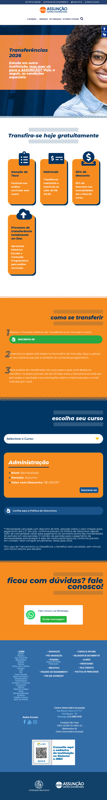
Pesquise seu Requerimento (57, 2)
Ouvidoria (21, 695)
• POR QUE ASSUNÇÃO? (53, 676)
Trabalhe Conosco (21, 697)
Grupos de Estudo (53, 662)
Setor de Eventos (21, 699)
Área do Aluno (93, 2)
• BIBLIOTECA (54, 668)
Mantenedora (21, 660)
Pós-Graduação (55, 19)
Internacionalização (21, 693)
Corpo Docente (21, 674)
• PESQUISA (53, 659)
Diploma (21, 687)
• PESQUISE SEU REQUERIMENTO (53, 672)
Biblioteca (77, 2)
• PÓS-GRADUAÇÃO (53, 655)
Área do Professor (75, 6)
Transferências (21, 681)
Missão (21, 653)
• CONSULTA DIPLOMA (86, 651)
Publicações (54, 664)
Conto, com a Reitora (20, 666)
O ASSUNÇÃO (31, 19)
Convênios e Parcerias (21, 683)
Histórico (21, 656)
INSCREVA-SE (26, 339)
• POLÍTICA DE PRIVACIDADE (86, 672)
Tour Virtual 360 (20, 658)
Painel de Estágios (20, 689)
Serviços (21, 668)
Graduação (43, 19)
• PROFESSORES (86, 663)
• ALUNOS (86, 659)
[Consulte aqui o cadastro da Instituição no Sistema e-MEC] (53, 764)
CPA (21, 670)
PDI (20, 672)
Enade (20, 691)
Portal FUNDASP (34, 2)
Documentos (21, 685)
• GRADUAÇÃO (53, 651)
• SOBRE (21, 651)
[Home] (53, 9)
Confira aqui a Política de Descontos (35, 510)
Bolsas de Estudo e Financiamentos (21, 677)
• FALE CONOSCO (86, 668)
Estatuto (20, 662)
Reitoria (21, 664)
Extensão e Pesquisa (71, 19)
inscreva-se (89, 490)
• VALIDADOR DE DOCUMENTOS (86, 655)
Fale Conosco (93, 6)
